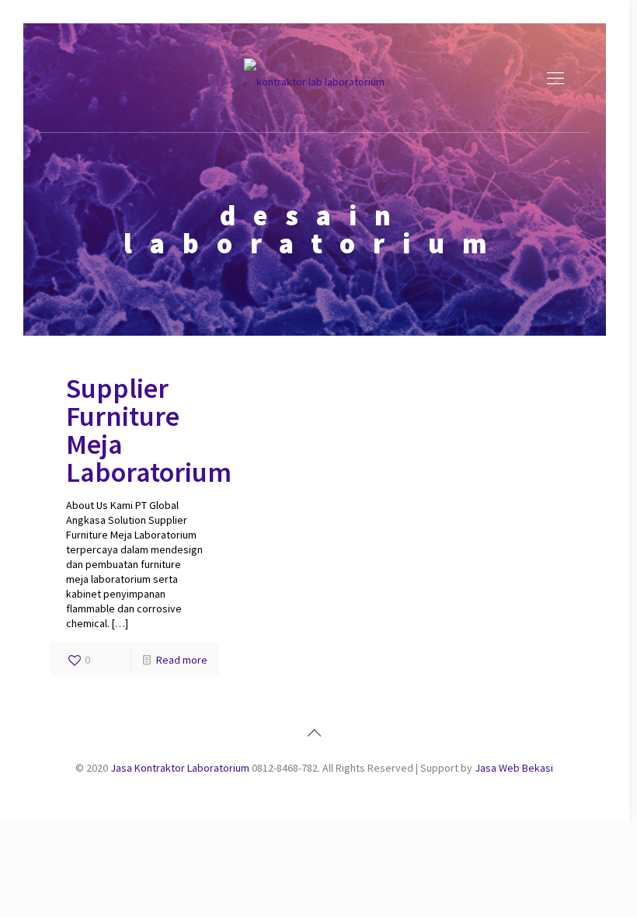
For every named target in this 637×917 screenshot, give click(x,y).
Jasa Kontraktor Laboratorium (179, 768)
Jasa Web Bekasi (514, 768)
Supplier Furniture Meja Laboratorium (148, 430)
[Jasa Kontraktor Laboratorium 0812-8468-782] (314, 77)
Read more (181, 660)
